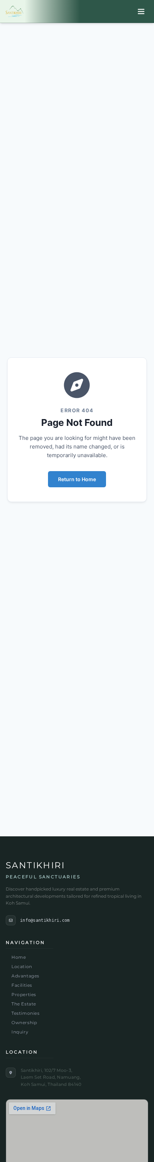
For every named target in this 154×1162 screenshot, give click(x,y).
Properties (23, 994)
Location (21, 966)
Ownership (24, 1022)
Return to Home (77, 479)
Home (18, 957)
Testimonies (25, 1013)
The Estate (23, 1004)
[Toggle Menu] (141, 11)
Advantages (25, 976)
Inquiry (19, 1032)
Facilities (21, 985)
